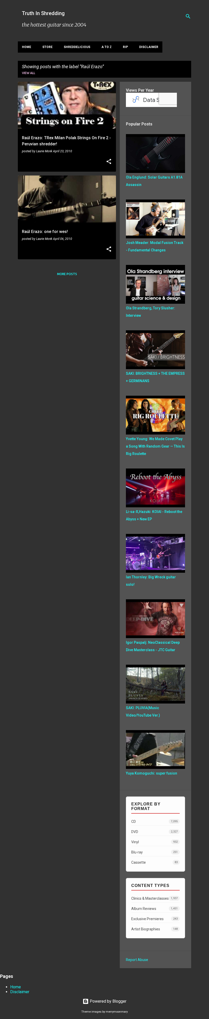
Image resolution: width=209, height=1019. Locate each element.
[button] (109, 162)
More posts (67, 274)
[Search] (188, 16)
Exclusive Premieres (154, 919)
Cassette (154, 862)
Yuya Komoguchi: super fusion (151, 773)
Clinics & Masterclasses (154, 898)
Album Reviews (154, 909)
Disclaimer (148, 47)
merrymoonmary (117, 1011)
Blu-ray (154, 852)
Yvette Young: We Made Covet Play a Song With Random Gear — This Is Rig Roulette (155, 446)
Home (26, 47)
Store (47, 47)
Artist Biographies (154, 929)
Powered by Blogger (107, 1001)
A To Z (106, 47)
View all (28, 73)
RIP (125, 47)
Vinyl (154, 842)
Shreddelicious (77, 47)
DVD (154, 832)
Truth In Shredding (43, 13)
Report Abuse (137, 960)
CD (154, 821)
